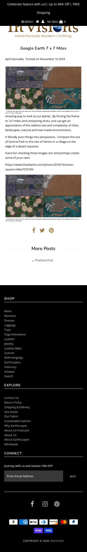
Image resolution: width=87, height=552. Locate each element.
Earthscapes (12, 362)
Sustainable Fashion (17, 421)
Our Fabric (11, 416)
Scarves (9, 353)
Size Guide (11, 412)
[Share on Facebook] (33, 231)
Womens (10, 316)
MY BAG (56, 22)
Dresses (9, 320)
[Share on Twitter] (42, 231)
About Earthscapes (16, 439)
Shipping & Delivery (17, 407)
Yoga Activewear (15, 334)
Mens (8, 311)
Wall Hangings (13, 357)
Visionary (10, 367)
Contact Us (11, 398)
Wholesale (11, 444)
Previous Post (44, 260)
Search (8, 376)
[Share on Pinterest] (51, 231)
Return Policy (13, 402)
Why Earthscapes (15, 426)
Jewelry (9, 344)
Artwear (9, 372)
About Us (10, 435)
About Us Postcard (16, 430)
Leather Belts (13, 348)
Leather (9, 339)
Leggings (10, 325)
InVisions (57, 540)
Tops (7, 330)
